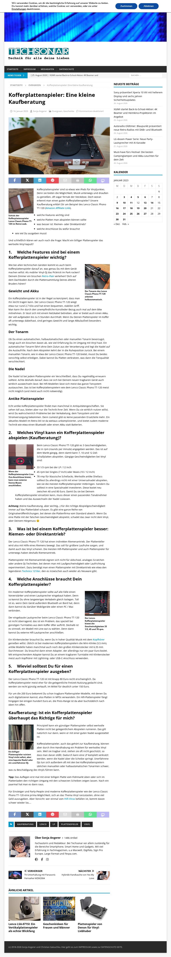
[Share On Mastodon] (103, 181)
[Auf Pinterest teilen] (52, 181)
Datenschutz (66, 69)
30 (117, 219)
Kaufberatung (25, 824)
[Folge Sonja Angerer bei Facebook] (41, 859)
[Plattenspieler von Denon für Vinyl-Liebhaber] (94, 909)
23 (117, 213)
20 (145, 208)
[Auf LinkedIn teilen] (40, 181)
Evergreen (57, 111)
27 (145, 213)
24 (124, 213)
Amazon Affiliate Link (58, 208)
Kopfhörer (99, 639)
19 (138, 208)
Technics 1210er (31, 571)
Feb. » (125, 224)
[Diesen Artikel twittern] (27, 181)
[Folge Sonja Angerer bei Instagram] (46, 859)
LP (54, 824)
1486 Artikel (70, 837)
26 (138, 213)
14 (152, 202)
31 (124, 219)
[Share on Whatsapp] (90, 181)
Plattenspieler (69, 824)
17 (124, 208)
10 (124, 202)
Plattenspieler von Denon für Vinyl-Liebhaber (90, 927)
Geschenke (68, 111)
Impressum (30, 69)
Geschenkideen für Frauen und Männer (56, 925)
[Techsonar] (85, 39)
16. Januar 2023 (20, 111)
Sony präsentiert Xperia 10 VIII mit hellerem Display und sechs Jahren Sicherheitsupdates (138, 96)
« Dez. (117, 224)
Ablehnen (149, 6)
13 (145, 202)
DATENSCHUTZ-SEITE (111, 947)
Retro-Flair (48, 276)
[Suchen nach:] (145, 75)
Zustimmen (126, 6)
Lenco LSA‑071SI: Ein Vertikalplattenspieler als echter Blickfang (23, 927)
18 (131, 208)
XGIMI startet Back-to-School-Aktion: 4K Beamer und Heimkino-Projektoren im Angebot (135, 113)
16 (117, 208)
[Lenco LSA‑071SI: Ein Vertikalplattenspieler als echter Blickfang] (25, 909)
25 (131, 213)
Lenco (43, 824)
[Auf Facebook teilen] (15, 181)
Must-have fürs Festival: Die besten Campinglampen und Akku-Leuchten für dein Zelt (136, 155)
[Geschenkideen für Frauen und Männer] (59, 909)
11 (131, 202)
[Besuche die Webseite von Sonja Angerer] (36, 859)
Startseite (12, 69)
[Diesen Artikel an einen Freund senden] (65, 181)
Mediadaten (47, 69)
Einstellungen (19, 9)
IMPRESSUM (84, 947)
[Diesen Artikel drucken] (77, 181)
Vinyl (87, 824)
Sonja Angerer (40, 111)
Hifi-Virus (69, 798)
